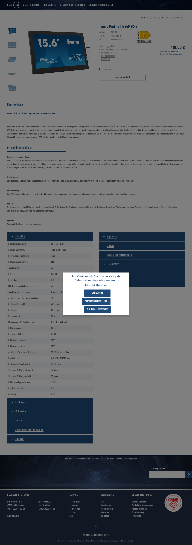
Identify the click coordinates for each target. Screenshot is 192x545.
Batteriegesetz (106, 505)
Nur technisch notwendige (96, 301)
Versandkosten (91, 541)
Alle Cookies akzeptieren (97, 309)
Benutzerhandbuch (109, 53)
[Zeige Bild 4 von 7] (88, 54)
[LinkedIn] (96, 527)
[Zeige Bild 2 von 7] (88, 49)
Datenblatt (105, 59)
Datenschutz (105, 512)
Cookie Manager (107, 509)
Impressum (105, 516)
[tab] (36, 104)
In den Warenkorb (122, 78)
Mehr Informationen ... (108, 280)
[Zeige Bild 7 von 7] (88, 61)
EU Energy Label (107, 47)
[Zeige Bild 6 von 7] (88, 59)
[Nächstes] (12, 94)
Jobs (71, 516)
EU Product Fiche (108, 56)
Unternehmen (74, 509)
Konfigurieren (97, 293)
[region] (50, 60)
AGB (102, 502)
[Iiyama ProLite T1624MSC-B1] (56, 52)
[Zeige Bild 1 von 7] (88, 47)
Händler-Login (74, 502)
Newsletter (73, 505)
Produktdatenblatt (144, 41)
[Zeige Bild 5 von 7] (88, 56)
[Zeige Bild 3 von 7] (88, 52)
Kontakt (72, 512)
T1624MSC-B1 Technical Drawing (114, 50)
